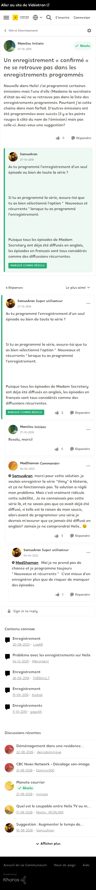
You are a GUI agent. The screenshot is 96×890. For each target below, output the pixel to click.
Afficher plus (50, 843)
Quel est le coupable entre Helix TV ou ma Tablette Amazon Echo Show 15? (53, 806)
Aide (86, 865)
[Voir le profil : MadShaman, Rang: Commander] (13, 466)
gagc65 (36, 712)
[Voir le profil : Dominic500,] (9, 767)
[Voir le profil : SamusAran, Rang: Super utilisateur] (10, 303)
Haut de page (65, 865)
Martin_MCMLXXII (50, 812)
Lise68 (38, 644)
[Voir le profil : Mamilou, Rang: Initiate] (9, 46)
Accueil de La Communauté (25, 865)
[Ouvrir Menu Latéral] (6, 17)
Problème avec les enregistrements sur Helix (51, 655)
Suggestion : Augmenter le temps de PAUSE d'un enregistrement (48, 824)
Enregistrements (27, 705)
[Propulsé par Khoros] (48, 878)
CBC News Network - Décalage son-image (53, 764)
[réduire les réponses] (48, 297)
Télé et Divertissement (23, 30)
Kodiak (37, 695)
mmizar (42, 794)
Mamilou (24, 43)
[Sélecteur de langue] (38, 17)
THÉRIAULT (41, 678)
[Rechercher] (49, 17)
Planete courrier (30, 782)
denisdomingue (49, 752)
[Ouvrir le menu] (89, 30)
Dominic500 (45, 770)
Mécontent (40, 661)
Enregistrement (27, 638)
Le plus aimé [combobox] (78, 287)
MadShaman (29, 463)
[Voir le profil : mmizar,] (9, 786)
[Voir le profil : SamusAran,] (13, 157)
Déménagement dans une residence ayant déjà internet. (48, 746)
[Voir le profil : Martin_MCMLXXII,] (9, 809)
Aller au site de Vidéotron (23, 5)
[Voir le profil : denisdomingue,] (9, 749)
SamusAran (28, 154)
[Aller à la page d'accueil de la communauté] (21, 17)
